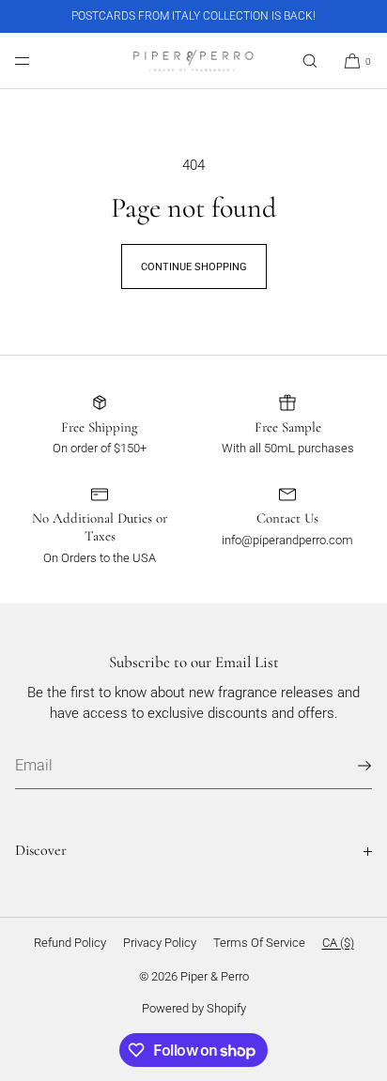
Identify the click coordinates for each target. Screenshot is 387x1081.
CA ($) (338, 943)
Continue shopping (194, 267)
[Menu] (37, 60)
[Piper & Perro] (193, 61)
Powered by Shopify (194, 1008)
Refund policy (70, 943)
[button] (310, 60)
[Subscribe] (348, 765)
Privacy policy (159, 943)
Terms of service (259, 943)
